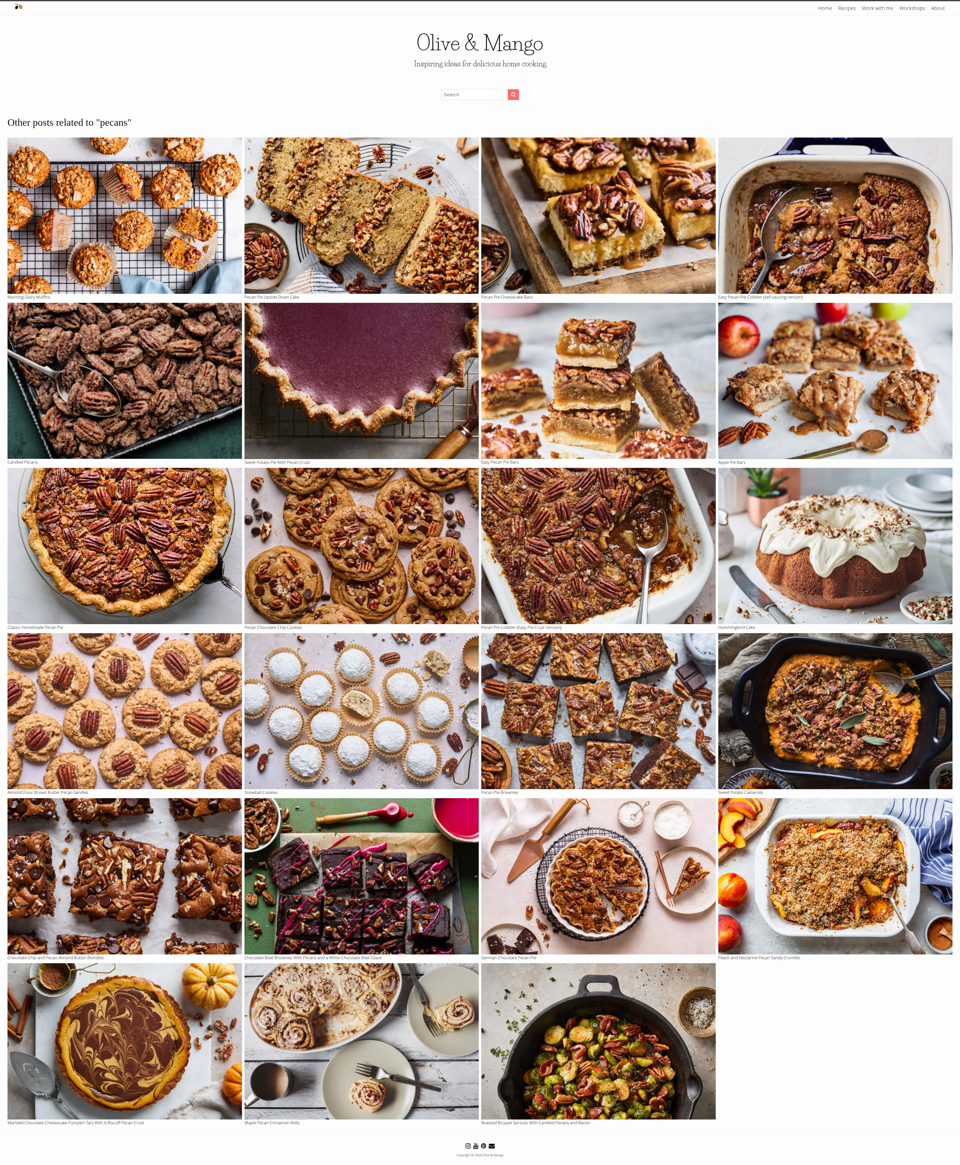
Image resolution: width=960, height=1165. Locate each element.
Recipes (847, 8)
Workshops (912, 8)
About (938, 8)
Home (825, 8)
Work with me (877, 8)
